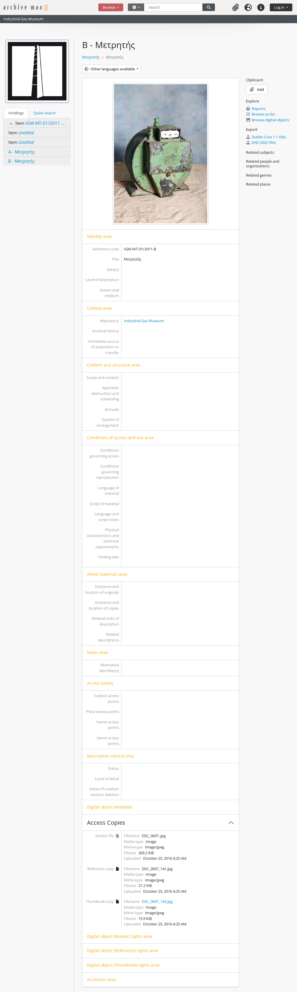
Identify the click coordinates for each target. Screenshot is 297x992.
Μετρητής (90, 57)
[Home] (50, 7)
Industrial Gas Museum (144, 320)
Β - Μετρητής (21, 161)
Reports (258, 108)
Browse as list (263, 114)
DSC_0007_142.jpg (157, 901)
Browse (109, 7)
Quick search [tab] (45, 112)
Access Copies (106, 822)
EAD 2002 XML (264, 142)
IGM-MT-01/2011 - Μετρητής (55, 123)
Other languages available (113, 68)
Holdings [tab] (16, 112)
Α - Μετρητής (21, 152)
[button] (235, 7)
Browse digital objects (270, 119)
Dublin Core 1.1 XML (269, 137)
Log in (279, 7)
